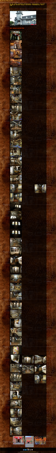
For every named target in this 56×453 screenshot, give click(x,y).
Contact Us (42, 4)
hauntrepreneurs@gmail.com (32, 451)
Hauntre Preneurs (6, 0)
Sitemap (11, 5)
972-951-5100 (26, 451)
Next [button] (35, 18)
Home (11, 10)
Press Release (22, 4)
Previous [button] (10, 18)
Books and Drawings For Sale (36, 4)
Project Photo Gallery (28, 4)
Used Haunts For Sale (12, 4)
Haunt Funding (18, 4)
